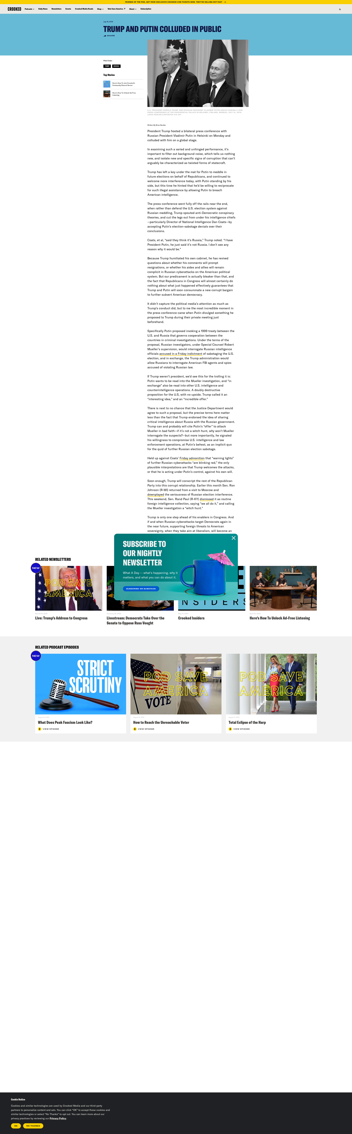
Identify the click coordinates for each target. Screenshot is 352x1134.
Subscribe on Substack (141, 589)
